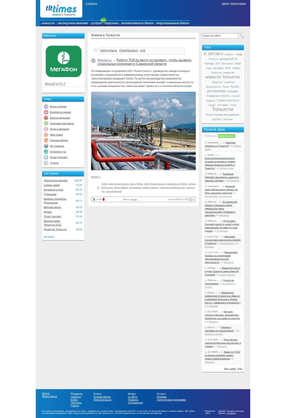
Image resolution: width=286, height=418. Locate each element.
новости (48, 23)
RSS (240, 368)
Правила (133, 399)
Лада (208, 68)
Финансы (104, 60)
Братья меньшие (60, 117)
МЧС (228, 68)
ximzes (133, 199)
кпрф (238, 63)
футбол (216, 119)
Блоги (74, 399)
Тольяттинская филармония (222, 114)
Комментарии (226, 136)
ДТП (217, 63)
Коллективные (102, 396)
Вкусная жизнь (52, 207)
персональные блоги (172, 23)
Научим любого (59, 140)
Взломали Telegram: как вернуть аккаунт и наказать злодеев (222, 177)
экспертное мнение (73, 23)
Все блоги (49, 236)
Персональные (103, 399)
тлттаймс (222, 105)
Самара (232, 91)
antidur (211, 268)
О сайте (132, 396)
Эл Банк (228, 119)
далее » (95, 176)
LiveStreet (231, 413)
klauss (211, 292)
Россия (235, 86)
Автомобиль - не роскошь (218, 196)
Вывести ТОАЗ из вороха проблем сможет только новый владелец (222, 355)
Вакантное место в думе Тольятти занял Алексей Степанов (222, 271)
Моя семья (56, 134)
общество (217, 82)
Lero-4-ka (212, 236)
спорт (212, 105)
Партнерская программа (171, 399)
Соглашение (135, 402)
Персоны (76, 402)
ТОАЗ (104, 184)
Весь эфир (230, 368)
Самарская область (218, 95)
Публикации (211, 136)
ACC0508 (212, 311)
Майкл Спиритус (151, 187)
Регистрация (49, 396)
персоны (111, 23)
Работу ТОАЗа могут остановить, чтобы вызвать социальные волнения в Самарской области (144, 62)
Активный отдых (53, 189)
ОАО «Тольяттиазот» (155, 184)
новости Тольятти (222, 77)
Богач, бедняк (58, 106)
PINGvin (211, 174)
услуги (96, 23)
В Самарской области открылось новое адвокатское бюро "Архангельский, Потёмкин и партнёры (221, 209)
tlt (205, 54)
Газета (75, 405)
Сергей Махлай (114, 191)
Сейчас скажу (52, 185)
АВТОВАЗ (215, 54)
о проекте (91, 3)
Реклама (162, 396)
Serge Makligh (121, 187)
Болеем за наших (60, 112)
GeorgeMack (135, 187)
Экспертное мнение (56, 180)
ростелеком (216, 91)
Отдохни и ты (58, 151)
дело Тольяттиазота (118, 184)
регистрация (238, 3)
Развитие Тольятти (55, 229)
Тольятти (222, 109)
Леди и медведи (59, 129)
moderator (213, 142)
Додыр (48, 211)
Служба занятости (228, 100)
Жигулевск (227, 63)
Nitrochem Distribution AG (172, 187)
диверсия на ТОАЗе (177, 184)
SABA (210, 155)
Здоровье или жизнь (62, 123)
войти (225, 3)
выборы (229, 54)
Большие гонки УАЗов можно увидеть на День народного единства (221, 189)
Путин (225, 86)
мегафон (218, 68)
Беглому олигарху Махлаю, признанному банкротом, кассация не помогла (222, 315)
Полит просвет (59, 157)
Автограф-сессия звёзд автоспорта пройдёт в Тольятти (223, 240)
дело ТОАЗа (136, 184)
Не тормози (57, 146)
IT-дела (54, 163)
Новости (76, 396)
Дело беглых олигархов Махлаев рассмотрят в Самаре (223, 343)
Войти (45, 393)
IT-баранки (50, 194)
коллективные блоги (137, 23)
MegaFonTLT (55, 84)
